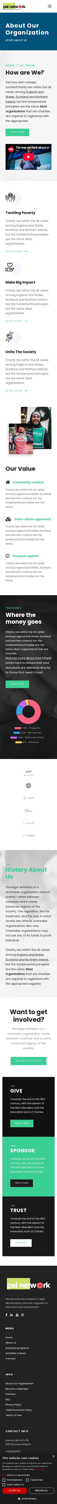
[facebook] (6, 1315)
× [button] (53, 1456)
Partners (11, 1394)
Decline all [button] (41, 1490)
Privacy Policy (13, 1404)
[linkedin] (11, 1315)
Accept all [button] (15, 1490)
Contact (11, 1358)
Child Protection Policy (19, 1410)
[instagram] (22, 1315)
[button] (28, 1498)
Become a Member (17, 1388)
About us (11, 1342)
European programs (17, 1348)
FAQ (8, 1399)
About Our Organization (19, 1383)
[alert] (28, 1478)
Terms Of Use (14, 1415)
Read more (40, 1469)
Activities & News (16, 1353)
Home (9, 1337)
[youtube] (17, 1315)
